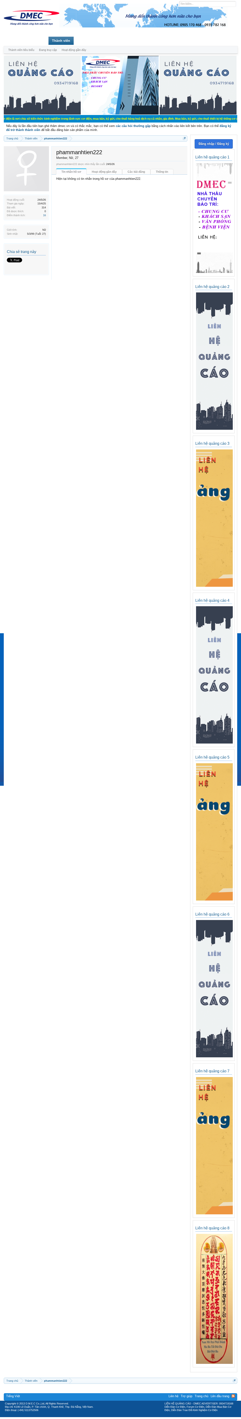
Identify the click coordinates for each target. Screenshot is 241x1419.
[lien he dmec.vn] (42, 113)
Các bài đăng (136, 171)
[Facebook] (110, 1415)
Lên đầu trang (220, 1396)
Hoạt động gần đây (104, 171)
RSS (233, 1396)
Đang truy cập (48, 50)
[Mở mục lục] (184, 138)
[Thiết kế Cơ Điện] (125, 1415)
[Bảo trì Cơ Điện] (133, 1415)
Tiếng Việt (13, 1396)
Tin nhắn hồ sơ (71, 171)
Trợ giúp (186, 1396)
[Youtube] (140, 1415)
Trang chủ (15, 40)
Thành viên (61, 40)
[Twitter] (118, 1415)
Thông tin (162, 171)
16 (44, 215)
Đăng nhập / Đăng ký (214, 144)
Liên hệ (173, 1396)
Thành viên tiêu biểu (21, 50)
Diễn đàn (38, 40)
